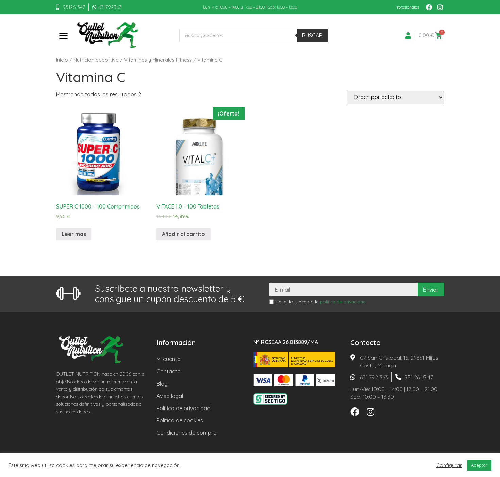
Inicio (62, 60)
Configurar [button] (449, 465)
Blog (162, 383)
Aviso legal (169, 396)
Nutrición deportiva (96, 60)
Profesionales (407, 7)
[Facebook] (429, 7)
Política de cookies (179, 420)
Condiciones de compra (186, 432)
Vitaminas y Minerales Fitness (158, 60)
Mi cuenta (168, 359)
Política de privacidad (183, 408)
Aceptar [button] (479, 465)
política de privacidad (343, 301)
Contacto (168, 371)
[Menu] (63, 35)
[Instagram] (440, 7)
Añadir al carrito (183, 234)
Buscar (312, 35)
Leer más (74, 234)
